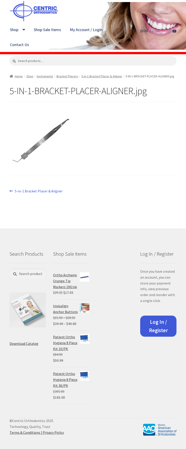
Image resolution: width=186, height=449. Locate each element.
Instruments (45, 76)
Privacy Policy (53, 432)
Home (19, 76)
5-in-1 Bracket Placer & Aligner (101, 76)
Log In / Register (158, 326)
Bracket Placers (67, 76)
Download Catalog (24, 343)
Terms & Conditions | (26, 432)
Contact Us (19, 44)
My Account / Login (86, 29)
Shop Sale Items (47, 29)
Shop (14, 29)
